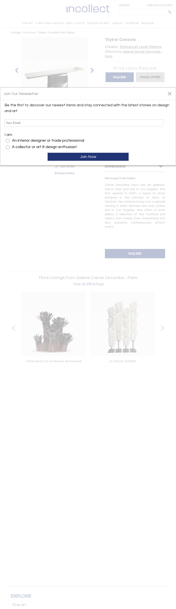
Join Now (88, 157)
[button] (169, 93)
